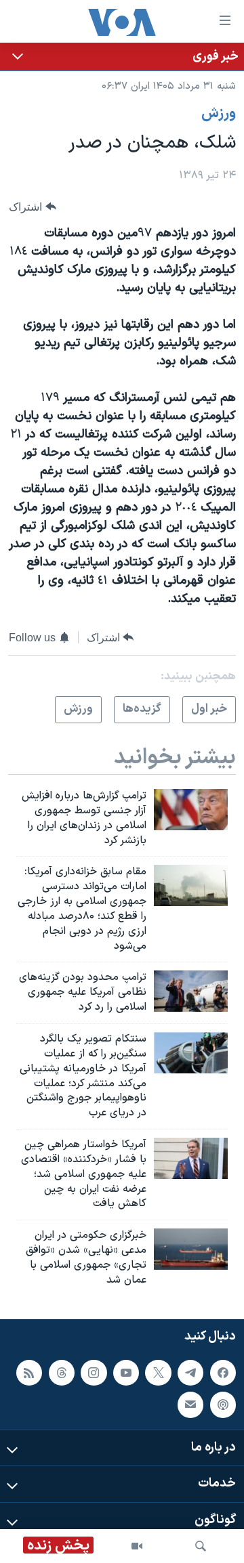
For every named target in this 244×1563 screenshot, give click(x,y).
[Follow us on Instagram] (93, 1372)
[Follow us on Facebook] (223, 1372)
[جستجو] (200, 1546)
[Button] (32, 207)
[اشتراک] (190, 1404)
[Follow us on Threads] (62, 1372)
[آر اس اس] (29, 1372)
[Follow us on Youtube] (126, 1372)
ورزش (218, 114)
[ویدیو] (137, 1546)
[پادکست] (223, 1404)
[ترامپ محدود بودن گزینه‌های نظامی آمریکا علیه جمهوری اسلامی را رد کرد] (191, 991)
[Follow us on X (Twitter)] (158, 1372)
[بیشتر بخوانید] (122, 56)
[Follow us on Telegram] (190, 1372)
